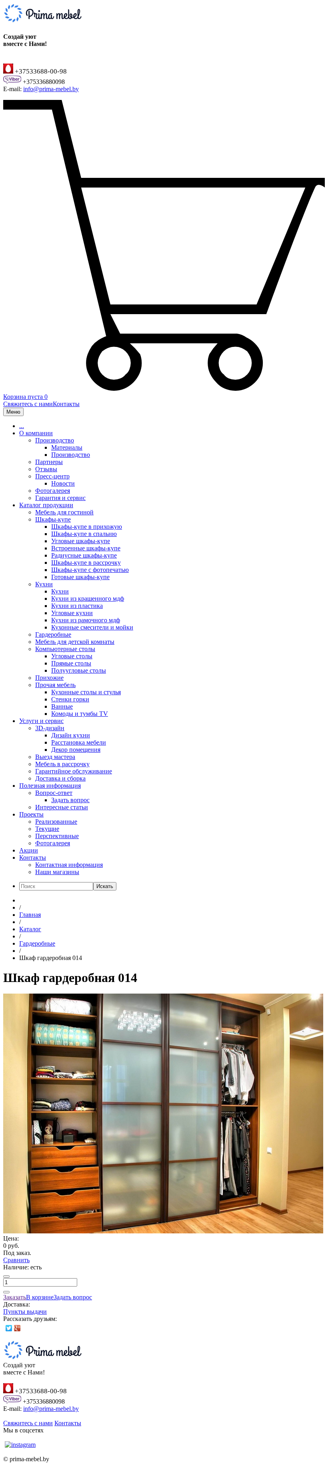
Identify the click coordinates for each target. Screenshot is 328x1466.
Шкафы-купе (53, 519)
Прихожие (49, 677)
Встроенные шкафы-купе (85, 548)
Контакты (66, 403)
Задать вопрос (70, 800)
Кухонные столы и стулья (86, 692)
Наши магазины (57, 871)
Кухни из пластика (77, 605)
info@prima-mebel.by (51, 89)
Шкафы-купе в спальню (84, 533)
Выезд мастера (55, 756)
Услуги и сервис (41, 720)
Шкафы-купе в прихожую (86, 526)
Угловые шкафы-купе (80, 541)
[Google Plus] (17, 1328)
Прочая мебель (55, 684)
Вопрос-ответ (53, 792)
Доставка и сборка (60, 778)
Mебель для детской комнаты (74, 641)
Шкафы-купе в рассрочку (86, 562)
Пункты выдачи (25, 1311)
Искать (104, 886)
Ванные (62, 706)
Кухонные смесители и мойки (92, 627)
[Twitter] (9, 1328)
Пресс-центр (52, 476)
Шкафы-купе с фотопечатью (90, 569)
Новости (63, 483)
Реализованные (56, 821)
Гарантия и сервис (60, 497)
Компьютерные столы (65, 648)
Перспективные (57, 836)
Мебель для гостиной (64, 512)
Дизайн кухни (70, 735)
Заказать (14, 1297)
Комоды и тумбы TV (79, 713)
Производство (54, 440)
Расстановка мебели (78, 742)
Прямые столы (71, 663)
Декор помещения (75, 749)
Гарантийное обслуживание (73, 771)
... (21, 425)
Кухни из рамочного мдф (85, 620)
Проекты (31, 814)
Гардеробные (53, 634)
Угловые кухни (72, 613)
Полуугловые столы (78, 670)
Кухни (44, 584)
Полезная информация (50, 785)
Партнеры (49, 461)
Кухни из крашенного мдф (87, 598)
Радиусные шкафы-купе (84, 555)
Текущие (47, 828)
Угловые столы (71, 656)
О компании (36, 433)
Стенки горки (70, 699)
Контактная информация (69, 864)
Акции (28, 850)
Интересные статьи (61, 807)
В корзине (40, 1297)
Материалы (66, 447)
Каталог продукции (46, 505)
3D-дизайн (49, 728)
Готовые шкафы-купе (80, 577)
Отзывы (46, 469)
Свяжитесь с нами (28, 403)
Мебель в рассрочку (62, 764)
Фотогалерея (52, 490)
